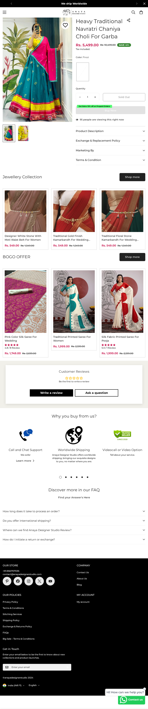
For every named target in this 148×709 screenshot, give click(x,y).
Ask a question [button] (96, 393)
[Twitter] (39, 581)
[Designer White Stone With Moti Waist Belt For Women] (25, 211)
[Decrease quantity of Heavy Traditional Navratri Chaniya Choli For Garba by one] (80, 97)
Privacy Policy (10, 602)
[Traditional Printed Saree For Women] (74, 301)
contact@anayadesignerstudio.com (22, 574)
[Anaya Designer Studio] (74, 12)
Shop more (132, 177)
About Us (82, 578)
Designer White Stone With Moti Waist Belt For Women (23, 237)
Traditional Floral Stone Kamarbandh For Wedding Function (119, 238)
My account (83, 602)
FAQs (6, 632)
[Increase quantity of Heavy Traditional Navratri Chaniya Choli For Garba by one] (95, 97)
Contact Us (83, 572)
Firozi (82, 72)
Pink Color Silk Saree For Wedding (21, 338)
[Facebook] (18, 581)
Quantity (80, 88)
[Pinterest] (7, 581)
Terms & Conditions (13, 608)
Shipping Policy (11, 620)
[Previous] (11, 3)
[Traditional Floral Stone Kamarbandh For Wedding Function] (122, 211)
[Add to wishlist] (65, 25)
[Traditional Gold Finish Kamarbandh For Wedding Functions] (74, 211)
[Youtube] (50, 581)
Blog (79, 584)
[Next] (137, 3)
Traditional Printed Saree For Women (72, 338)
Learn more (23, 460)
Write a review (51, 393)
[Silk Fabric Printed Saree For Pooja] (122, 301)
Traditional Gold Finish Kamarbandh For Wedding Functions (70, 238)
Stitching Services (12, 614)
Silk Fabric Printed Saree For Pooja (120, 338)
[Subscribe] (67, 667)
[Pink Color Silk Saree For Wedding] (25, 301)
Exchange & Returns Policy (17, 626)
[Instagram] (28, 581)
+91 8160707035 (11, 571)
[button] (141, 12)
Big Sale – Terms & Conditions (18, 638)
